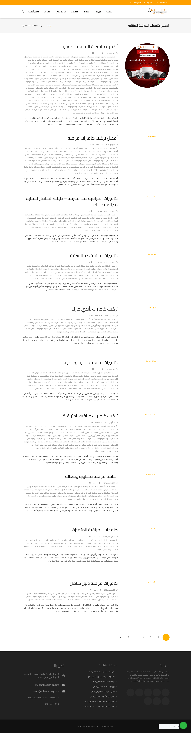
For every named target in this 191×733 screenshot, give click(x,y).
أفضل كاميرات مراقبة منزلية (42, 60)
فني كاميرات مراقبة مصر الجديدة (56, 78)
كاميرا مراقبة (98, 221)
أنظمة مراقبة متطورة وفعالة (91, 476)
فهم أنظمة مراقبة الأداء (97, 489)
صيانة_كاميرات (62, 435)
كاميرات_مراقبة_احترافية (97, 448)
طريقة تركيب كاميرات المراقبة (58, 154)
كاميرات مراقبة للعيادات (102, 97)
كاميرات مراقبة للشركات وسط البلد (77, 94)
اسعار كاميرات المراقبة (37, 214)
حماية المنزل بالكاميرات (57, 72)
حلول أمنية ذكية (61, 376)
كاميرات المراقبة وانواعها (87, 546)
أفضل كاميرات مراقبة (87, 60)
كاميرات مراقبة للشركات (37, 91)
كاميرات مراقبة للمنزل (47, 106)
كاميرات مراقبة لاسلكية (97, 160)
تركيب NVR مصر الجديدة (68, 66)
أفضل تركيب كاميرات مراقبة (93, 138)
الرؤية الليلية (107, 218)
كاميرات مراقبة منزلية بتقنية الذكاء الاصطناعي (101, 170)
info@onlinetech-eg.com (143, 2)
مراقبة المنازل (40, 388)
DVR (109, 372)
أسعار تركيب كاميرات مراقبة (105, 56)
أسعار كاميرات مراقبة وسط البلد (41, 56)
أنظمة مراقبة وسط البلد (54, 63)
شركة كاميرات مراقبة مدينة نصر (36, 72)
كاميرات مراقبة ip (85, 493)
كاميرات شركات (66, 438)
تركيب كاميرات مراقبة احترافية (95, 429)
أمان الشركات (95, 214)
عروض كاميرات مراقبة (38, 154)
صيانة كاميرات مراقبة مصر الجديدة (39, 75)
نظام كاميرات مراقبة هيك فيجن (79, 499)
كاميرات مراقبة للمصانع (102, 103)
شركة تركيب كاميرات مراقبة (96, 154)
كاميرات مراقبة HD (44, 81)
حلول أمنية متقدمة (110, 432)
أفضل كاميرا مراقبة (108, 214)
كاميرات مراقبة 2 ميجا (59, 382)
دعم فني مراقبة (37, 376)
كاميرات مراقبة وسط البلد (82, 113)
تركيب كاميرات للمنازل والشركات (38, 269)
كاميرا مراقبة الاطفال (69, 489)
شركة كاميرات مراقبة (77, 154)
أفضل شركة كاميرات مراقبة (67, 148)
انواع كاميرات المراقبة (100, 151)
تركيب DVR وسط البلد (85, 66)
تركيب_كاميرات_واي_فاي (51, 429)
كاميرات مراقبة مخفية (39, 546)
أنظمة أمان (86, 214)
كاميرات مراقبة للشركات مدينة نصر (95, 164)
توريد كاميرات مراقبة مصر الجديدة (102, 72)
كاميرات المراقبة (106, 157)
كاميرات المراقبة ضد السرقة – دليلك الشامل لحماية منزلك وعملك (72, 201)
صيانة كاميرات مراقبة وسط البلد (106, 78)
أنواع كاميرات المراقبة (79, 372)
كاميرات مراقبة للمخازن (49, 100)
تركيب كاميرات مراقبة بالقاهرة (107, 69)
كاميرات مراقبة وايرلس (53, 278)
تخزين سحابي (106, 376)
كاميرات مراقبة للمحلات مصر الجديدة (97, 100)
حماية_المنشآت (62, 432)
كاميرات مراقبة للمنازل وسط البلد (68, 106)
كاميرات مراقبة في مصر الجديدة (98, 91)
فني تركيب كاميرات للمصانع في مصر (102, 671)
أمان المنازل (102, 372)
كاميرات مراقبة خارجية (92, 224)
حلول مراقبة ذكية (96, 432)
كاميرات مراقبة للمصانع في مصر (103, 691)
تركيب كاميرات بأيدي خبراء (80, 269)
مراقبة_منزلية (100, 451)
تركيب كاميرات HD (85, 151)
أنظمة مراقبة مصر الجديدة (88, 63)
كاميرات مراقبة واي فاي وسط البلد (105, 113)
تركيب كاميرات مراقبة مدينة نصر (83, 69)
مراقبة (30, 496)
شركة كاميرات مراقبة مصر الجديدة (105, 75)
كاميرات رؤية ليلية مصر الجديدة (84, 81)
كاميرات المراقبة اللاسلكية (74, 543)
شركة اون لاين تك (108, 435)
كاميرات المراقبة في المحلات (107, 546)
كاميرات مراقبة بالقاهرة (74, 85)
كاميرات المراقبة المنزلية (105, 81)
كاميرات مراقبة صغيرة (70, 493)
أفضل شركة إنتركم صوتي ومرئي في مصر (100, 706)
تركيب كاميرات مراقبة (34, 66)
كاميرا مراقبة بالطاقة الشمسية (37, 540)
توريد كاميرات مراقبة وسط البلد (77, 72)
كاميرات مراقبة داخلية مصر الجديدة (92, 88)
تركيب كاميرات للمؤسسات (60, 269)
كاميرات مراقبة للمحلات (93, 227)
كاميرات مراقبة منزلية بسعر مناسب (70, 170)
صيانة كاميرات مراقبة (60, 75)
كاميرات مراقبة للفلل (86, 97)
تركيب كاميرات (81, 218)
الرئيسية (49, 25)
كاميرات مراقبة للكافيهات (50, 97)
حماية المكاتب (49, 376)
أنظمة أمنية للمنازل (87, 266)
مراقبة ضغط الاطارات (110, 499)
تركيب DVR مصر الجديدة (103, 66)
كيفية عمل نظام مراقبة (42, 496)
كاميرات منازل (63, 445)
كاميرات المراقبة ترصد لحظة (71, 157)
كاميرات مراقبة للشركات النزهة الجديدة (56, 160)
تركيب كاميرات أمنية (71, 151)
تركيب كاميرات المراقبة (66, 218)
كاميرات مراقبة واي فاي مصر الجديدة (39, 109)
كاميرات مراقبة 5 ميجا (42, 382)
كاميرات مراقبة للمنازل (73, 164)
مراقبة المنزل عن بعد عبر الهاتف (86, 173)
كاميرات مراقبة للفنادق (69, 97)
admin (98, 53)
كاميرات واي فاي (36, 445)
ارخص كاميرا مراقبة (53, 214)
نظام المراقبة (97, 499)
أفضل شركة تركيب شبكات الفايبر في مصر (100, 701)
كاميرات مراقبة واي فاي (63, 109)
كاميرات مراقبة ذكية (47, 88)
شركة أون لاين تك (94, 272)
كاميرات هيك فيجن (65, 388)
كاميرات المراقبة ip (91, 543)
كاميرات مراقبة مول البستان (91, 496)
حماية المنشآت (73, 432)
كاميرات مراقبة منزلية (81, 109)
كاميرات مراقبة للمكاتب (65, 103)
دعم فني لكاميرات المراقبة (45, 432)
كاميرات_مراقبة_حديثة (78, 448)
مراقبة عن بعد (89, 230)
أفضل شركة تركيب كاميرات (105, 266)
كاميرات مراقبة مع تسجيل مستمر (81, 167)
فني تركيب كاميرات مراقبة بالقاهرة (81, 78)
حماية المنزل (108, 221)
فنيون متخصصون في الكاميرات (59, 272)
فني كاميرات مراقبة (49, 435)
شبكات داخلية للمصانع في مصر (104, 681)
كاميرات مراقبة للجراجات (55, 91)
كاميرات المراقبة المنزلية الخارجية (69, 596)
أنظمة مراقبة (93, 372)
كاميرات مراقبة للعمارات (55, 94)
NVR (113, 372)
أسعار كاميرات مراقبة (86, 56)
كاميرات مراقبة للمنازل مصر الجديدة (94, 106)
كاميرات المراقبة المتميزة (95, 530)
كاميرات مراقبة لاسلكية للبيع (89, 278)
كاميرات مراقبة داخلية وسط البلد (67, 88)
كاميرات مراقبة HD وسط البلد (94, 85)
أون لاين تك (113, 151)
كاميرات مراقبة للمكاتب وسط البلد (43, 103)
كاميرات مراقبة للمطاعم (84, 103)
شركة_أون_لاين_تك (93, 435)
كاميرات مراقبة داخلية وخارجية (91, 362)
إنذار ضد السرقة (66, 214)
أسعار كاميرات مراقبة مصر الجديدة (65, 56)
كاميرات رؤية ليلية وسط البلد (62, 81)
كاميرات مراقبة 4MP (41, 157)
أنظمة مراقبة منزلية (71, 63)
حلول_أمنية (84, 432)
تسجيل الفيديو (36, 218)
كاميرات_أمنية (112, 448)
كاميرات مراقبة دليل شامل (94, 583)
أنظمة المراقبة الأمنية (32, 148)
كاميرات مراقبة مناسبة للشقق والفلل (54, 167)
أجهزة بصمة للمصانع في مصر (104, 686)
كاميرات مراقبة (54, 157)
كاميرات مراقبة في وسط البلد (75, 91)
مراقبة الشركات (51, 388)
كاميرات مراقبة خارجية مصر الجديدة (52, 85)
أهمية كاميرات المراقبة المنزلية (89, 46)
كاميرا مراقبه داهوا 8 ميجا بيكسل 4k (53, 379)
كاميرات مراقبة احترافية (58, 275)
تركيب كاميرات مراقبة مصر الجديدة (58, 69)
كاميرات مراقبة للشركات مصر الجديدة (104, 94)
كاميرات (115, 543)
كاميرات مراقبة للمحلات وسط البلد (70, 100)
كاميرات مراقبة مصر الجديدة (99, 109)
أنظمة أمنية (111, 426)
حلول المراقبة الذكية (39, 151)
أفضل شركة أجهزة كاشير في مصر (102, 696)
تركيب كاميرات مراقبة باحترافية (90, 416)
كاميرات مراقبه (101, 230)
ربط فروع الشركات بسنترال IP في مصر (101, 676)
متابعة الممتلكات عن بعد (108, 173)
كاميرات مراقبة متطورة (102, 167)
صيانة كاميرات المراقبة (79, 272)
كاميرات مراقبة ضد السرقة (58, 224)
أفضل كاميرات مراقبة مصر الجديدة (65, 60)
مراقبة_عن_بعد (112, 451)
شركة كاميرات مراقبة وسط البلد (80, 75)
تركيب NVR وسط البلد (50, 66)
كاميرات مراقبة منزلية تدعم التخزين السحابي (41, 170)
